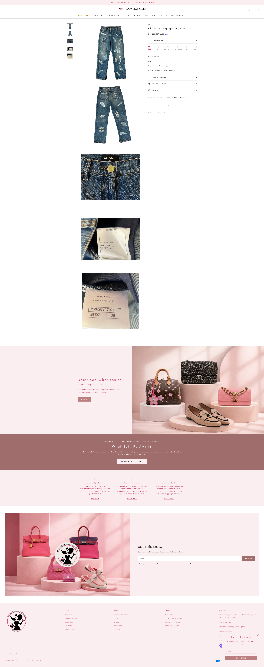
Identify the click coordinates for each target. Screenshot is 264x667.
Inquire (84, 399)
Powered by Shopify (38, 661)
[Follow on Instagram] (11, 654)
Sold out (172, 106)
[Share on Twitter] (158, 112)
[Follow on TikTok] (17, 654)
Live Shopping (70, 622)
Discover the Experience (132, 461)
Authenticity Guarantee (173, 618)
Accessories (118, 626)
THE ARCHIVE (150, 15)
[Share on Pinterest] (161, 112)
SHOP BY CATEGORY (133, 15)
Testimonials (70, 629)
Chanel (150, 25)
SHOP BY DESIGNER (113, 15)
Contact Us (169, 615)
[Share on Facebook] (155, 112)
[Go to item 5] (70, 56)
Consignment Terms (172, 622)
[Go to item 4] (70, 49)
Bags (116, 618)
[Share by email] (164, 112)
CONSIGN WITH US (178, 15)
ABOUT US (163, 15)
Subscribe (241, 658)
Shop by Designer (121, 615)
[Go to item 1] (70, 26)
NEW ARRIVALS (84, 15)
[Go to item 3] (70, 41)
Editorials (68, 626)
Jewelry (117, 629)
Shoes (116, 622)
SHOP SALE (98, 15)
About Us (68, 615)
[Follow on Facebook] (6, 654)
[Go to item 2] (70, 34)
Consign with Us (71, 618)
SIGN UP (248, 558)
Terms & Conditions (172, 626)
